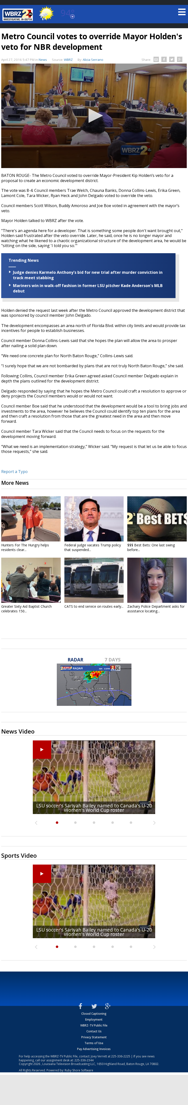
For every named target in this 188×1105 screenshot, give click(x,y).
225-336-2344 (84, 1060)
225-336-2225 (120, 1056)
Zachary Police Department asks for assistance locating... (156, 608)
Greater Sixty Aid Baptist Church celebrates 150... (26, 608)
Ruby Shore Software (79, 1070)
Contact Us (94, 1031)
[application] (94, 116)
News (43, 59)
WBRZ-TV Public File (93, 1025)
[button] (94, 115)
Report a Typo (14, 471)
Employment (94, 1019)
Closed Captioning (93, 1014)
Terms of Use (93, 1043)
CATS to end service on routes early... (93, 606)
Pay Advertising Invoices (94, 1049)
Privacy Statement (94, 1037)
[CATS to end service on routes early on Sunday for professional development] (94, 580)
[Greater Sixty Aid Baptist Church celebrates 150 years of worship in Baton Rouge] (31, 580)
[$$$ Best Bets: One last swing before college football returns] (157, 518)
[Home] (18, 15)
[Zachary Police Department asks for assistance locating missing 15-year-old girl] (157, 580)
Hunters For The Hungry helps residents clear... (25, 547)
